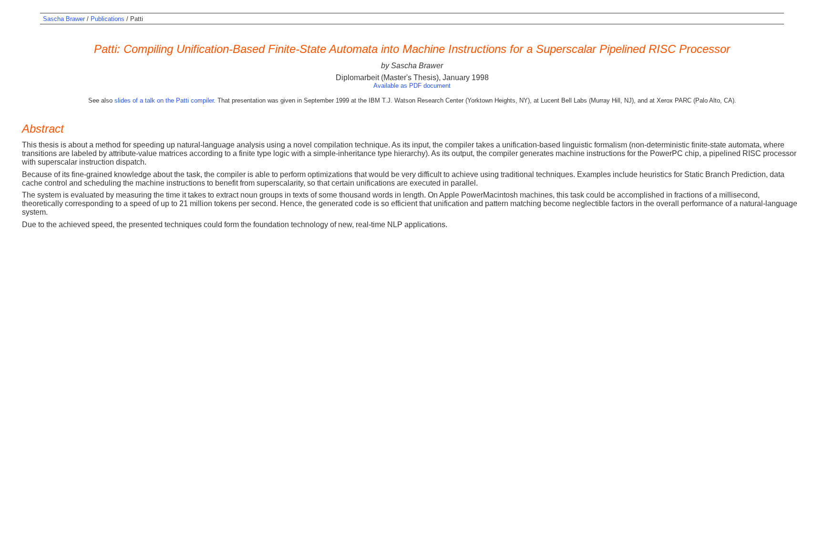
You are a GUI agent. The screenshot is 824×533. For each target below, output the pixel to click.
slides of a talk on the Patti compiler (164, 100)
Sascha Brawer (64, 18)
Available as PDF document (412, 85)
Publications (107, 18)
